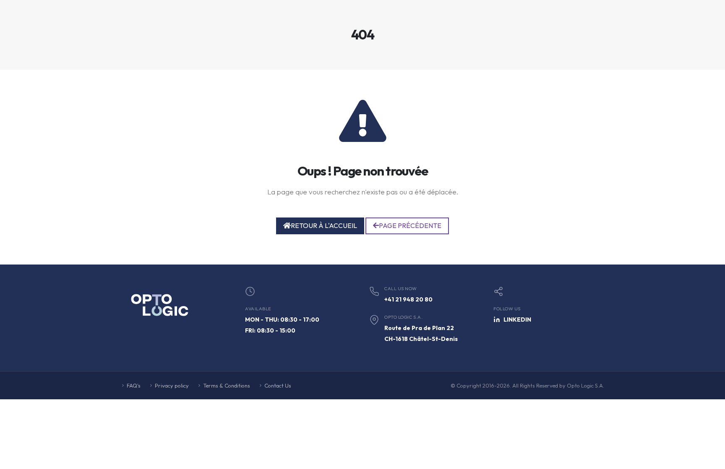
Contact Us (277, 385)
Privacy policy (172, 385)
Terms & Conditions (226, 385)
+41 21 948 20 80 (408, 299)
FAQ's (134, 385)
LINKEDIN (517, 319)
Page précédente (410, 225)
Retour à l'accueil (324, 225)
